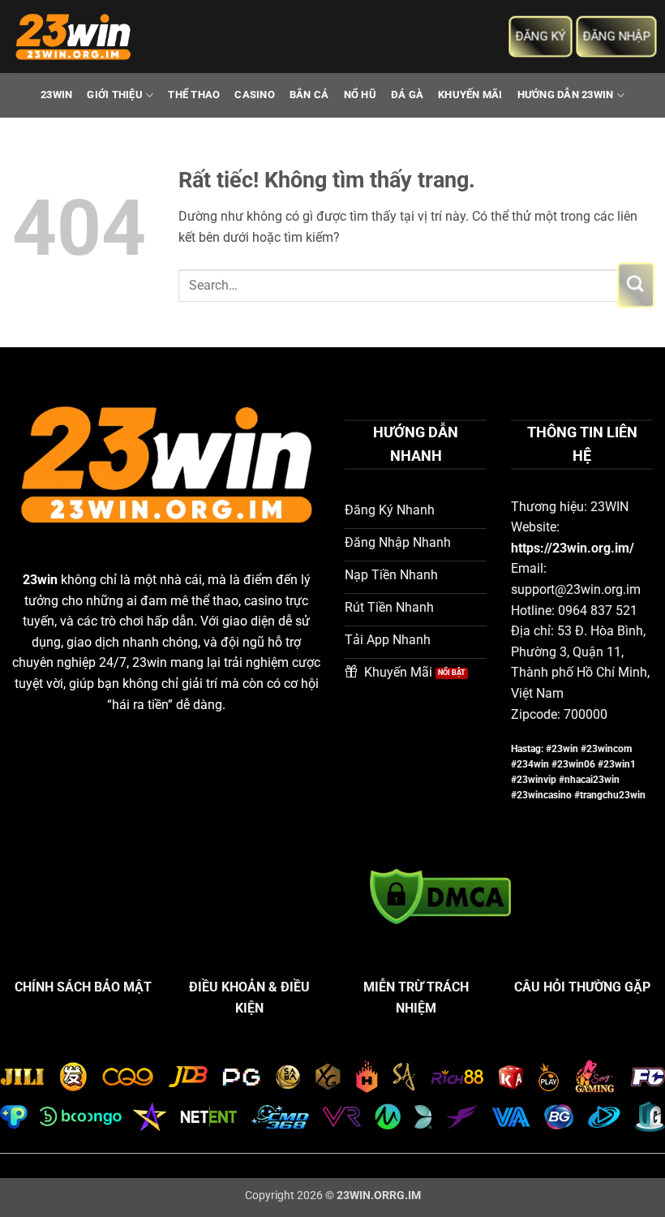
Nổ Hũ (360, 94)
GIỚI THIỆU (115, 94)
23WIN (56, 94)
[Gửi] (636, 285)
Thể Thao (194, 94)
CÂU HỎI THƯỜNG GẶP (582, 987)
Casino (254, 94)
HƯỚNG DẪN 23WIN (565, 94)
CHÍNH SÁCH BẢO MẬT (83, 987)
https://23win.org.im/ (572, 548)
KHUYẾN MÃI (470, 94)
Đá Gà (407, 94)
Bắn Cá (309, 94)
